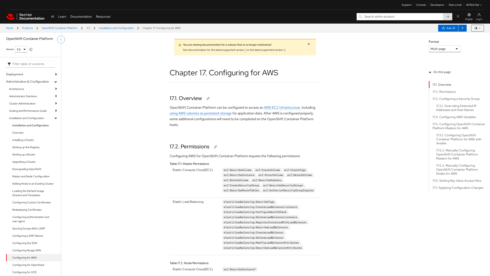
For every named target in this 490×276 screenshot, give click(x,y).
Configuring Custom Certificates (31, 202)
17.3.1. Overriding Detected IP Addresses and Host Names (456, 108)
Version (10, 49)
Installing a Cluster (23, 140)
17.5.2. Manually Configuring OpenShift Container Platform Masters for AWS (457, 154)
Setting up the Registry (26, 147)
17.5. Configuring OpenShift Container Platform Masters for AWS (459, 126)
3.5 (88, 28)
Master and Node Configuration (31, 176)
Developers (437, 5)
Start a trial (455, 5)
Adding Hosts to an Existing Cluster (33, 183)
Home (9, 28)
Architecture (16, 89)
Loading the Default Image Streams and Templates (28, 193)
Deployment (14, 74)
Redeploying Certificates (27, 209)
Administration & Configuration (27, 82)
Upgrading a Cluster (24, 161)
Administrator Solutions (23, 96)
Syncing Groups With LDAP (28, 228)
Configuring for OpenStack (28, 265)
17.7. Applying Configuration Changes (458, 188)
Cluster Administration (22, 103)
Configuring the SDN (24, 243)
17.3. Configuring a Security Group (456, 99)
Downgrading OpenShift (26, 169)
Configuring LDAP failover (27, 235)
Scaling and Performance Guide (28, 111)
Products (27, 28)
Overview (18, 132)
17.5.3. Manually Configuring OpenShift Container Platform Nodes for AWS (457, 169)
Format (434, 42)
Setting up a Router (23, 154)
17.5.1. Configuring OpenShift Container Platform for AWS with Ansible (458, 139)
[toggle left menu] (61, 39)
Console (421, 5)
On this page (442, 72)
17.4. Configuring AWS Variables (454, 117)
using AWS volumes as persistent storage (201, 113)
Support (407, 5)
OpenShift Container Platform (60, 28)
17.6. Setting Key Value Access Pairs (457, 181)
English (469, 19)
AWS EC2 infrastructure (282, 107)
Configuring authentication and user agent (30, 219)
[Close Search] (458, 17)
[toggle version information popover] (30, 49)
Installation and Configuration (116, 28)
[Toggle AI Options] (462, 28)
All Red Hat (472, 5)
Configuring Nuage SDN (26, 250)
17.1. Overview (186, 98)
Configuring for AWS (24, 257)
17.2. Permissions (189, 146)
